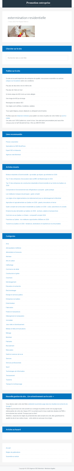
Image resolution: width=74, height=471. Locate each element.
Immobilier (9, 320)
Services (8, 358)
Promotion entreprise (38, 2)
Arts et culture (10, 261)
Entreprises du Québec (13, 299)
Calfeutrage (9, 265)
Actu (7, 244)
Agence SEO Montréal (37, 468)
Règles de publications (13, 452)
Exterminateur (10, 303)
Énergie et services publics (14, 295)
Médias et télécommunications (16, 329)
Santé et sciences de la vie (14, 354)
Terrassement (10, 375)
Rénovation (9, 350)
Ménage (8, 333)
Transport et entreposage (14, 384)
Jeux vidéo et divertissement (15, 324)
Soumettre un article (12, 456)
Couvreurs (9, 278)
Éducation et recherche (13, 286)
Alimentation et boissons (14, 252)
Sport (7, 367)
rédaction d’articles (23, 116)
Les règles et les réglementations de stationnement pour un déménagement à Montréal (33, 198)
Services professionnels (13, 363)
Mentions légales (50, 468)
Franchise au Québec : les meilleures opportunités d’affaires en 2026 (27, 219)
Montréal (9, 337)
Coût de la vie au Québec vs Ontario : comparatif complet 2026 (26, 215)
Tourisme (9, 380)
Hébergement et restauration (15, 316)
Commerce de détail (12, 269)
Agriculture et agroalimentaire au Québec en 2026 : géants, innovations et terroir (31, 202)
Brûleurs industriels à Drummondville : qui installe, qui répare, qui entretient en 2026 (31, 174)
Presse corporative (12, 142)
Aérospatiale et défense (13, 248)
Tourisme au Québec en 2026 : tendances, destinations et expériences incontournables (33, 224)
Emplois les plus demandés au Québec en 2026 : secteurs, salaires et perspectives (32, 211)
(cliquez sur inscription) (13, 81)
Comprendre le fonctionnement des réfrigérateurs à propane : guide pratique (30, 190)
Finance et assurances (13, 312)
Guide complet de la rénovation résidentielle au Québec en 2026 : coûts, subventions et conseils (36, 207)
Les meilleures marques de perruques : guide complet (23, 194)
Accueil (8, 448)
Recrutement (10, 346)
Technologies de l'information (15, 371)
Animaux (8, 256)
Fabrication (9, 307)
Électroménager (11, 290)
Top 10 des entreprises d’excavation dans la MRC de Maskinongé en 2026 (29, 179)
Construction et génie (12, 273)
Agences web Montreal (13, 154)
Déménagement (11, 282)
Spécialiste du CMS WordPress (16, 146)
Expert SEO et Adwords (13, 150)
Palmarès (9, 341)
